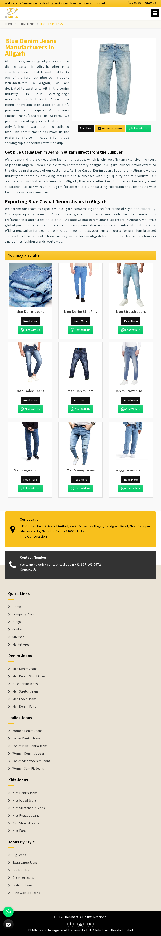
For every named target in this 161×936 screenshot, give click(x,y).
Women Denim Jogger (28, 753)
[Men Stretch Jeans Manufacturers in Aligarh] (131, 285)
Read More (30, 321)
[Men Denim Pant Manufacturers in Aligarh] (80, 364)
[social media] (70, 924)
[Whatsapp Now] (8, 912)
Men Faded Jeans (24, 699)
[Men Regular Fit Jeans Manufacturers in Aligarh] (30, 443)
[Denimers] (13, 12)
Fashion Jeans (22, 885)
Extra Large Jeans (25, 862)
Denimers (71, 917)
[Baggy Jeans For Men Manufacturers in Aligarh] (131, 443)
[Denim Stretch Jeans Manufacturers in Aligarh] (131, 364)
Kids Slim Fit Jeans (25, 823)
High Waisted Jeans (26, 892)
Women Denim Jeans (27, 731)
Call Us (87, 128)
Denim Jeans (26, 24)
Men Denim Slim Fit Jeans (30, 676)
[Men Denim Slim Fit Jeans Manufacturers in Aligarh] (80, 285)
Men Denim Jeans (24, 668)
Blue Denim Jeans (25, 684)
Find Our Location (33, 536)
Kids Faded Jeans (24, 800)
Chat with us (140, 128)
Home (9, 24)
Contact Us (28, 569)
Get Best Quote (112, 128)
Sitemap (18, 637)
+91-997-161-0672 (143, 3)
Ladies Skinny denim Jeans (31, 761)
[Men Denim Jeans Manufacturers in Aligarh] (30, 285)
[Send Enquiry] (114, 79)
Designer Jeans (23, 877)
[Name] (155, 13)
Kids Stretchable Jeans (28, 808)
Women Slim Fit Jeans (28, 768)
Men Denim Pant (24, 706)
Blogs (16, 622)
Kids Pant (19, 830)
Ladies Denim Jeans (26, 738)
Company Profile (24, 614)
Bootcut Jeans (22, 870)
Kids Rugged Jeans (25, 815)
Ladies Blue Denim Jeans (30, 746)
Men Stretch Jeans (25, 691)
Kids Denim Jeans (25, 793)
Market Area (21, 644)
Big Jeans (19, 855)
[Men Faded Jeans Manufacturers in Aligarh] (30, 364)
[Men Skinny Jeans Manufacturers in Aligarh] (80, 443)
